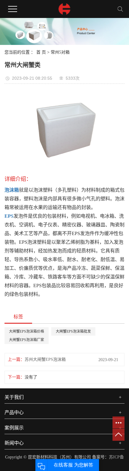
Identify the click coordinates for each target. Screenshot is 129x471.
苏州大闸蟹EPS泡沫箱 (45, 359)
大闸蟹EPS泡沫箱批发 (73, 331)
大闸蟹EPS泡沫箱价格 (26, 331)
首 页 (41, 52)
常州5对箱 (60, 52)
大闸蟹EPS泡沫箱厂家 (26, 340)
